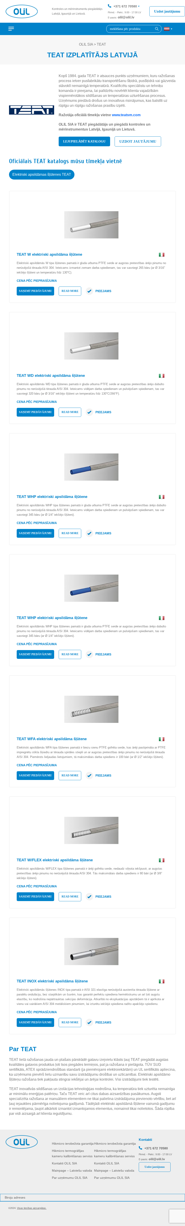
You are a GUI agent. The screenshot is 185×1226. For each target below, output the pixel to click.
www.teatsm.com (126, 115)
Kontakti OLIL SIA (64, 1163)
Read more (70, 291)
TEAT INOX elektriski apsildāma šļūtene (52, 981)
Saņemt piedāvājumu (35, 291)
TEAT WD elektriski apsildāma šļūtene (51, 375)
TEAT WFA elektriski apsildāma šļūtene (52, 739)
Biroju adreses (15, 1197)
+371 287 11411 (124, 20)
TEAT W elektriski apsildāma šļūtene (49, 254)
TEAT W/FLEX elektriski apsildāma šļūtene (55, 860)
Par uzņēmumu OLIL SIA (69, 1177)
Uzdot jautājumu (167, 11)
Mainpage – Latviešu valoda (72, 1170)
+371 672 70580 (125, 6)
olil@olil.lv (126, 17)
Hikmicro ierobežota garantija (73, 1143)
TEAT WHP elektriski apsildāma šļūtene (52, 497)
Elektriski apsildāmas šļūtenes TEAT (41, 174)
